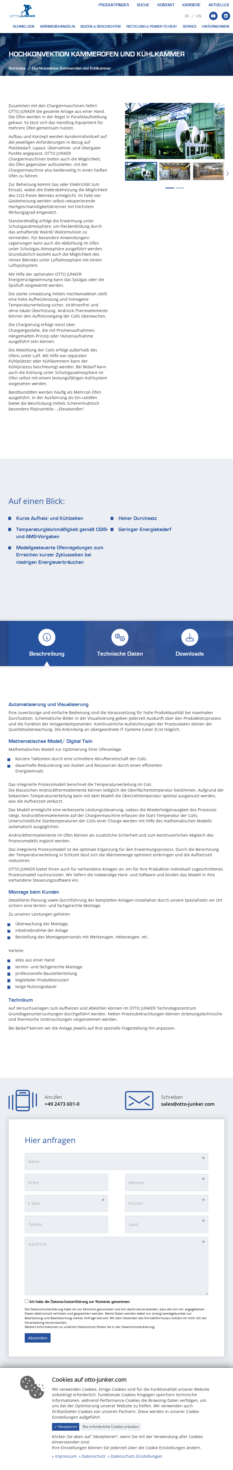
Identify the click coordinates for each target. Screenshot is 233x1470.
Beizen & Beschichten (100, 27)
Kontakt (165, 5)
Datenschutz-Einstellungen (136, 1456)
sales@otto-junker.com (188, 1104)
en (198, 16)
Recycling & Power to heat (151, 27)
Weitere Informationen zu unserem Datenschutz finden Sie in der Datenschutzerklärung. (90, 1327)
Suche (143, 5)
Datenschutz (94, 1456)
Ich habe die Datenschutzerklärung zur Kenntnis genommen (79, 1302)
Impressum (66, 1456)
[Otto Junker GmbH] (22, 10)
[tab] (47, 643)
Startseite (17, 68)
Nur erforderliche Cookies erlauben (111, 1426)
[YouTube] (213, 16)
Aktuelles (219, 5)
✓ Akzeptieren (65, 1426)
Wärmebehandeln (57, 27)
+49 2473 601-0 (62, 1104)
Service (190, 27)
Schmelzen (23, 27)
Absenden (37, 1338)
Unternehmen (215, 27)
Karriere (191, 5)
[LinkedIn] (226, 16)
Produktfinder (114, 5)
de (187, 16)
